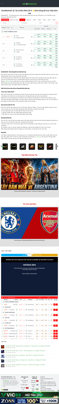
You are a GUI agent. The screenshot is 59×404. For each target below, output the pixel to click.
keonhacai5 (7, 81)
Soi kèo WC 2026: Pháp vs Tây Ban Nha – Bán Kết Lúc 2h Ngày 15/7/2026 (25, 360)
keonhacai (38, 136)
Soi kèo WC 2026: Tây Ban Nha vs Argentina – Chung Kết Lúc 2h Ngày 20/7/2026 (29, 191)
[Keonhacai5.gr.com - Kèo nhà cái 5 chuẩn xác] (29, 3)
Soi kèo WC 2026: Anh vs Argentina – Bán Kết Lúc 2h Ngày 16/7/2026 (24, 355)
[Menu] (2, 3)
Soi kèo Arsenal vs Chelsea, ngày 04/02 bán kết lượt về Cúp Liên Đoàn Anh (29, 240)
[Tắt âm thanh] (56, 23)
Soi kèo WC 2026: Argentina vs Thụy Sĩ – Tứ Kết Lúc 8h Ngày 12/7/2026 (25, 364)
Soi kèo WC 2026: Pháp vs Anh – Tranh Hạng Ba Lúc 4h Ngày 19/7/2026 (25, 350)
